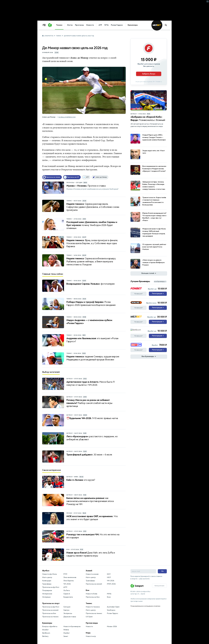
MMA (109, 594)
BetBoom (46, 633)
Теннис (59, 25)
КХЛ (108, 574)
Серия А (66, 594)
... (162, 29)
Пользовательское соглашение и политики (145, 606)
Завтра (66, 610)
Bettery (45, 636)
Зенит (65, 636)
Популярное (47, 590)
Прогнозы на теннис (50, 617)
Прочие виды (92, 623)
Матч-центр (47, 577)
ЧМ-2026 (67, 584)
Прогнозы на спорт (51, 603)
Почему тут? (138, 294)
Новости (90, 25)
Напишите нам (159, 586)
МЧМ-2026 (111, 584)
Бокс (109, 597)
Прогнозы (79, 25)
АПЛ (65, 587)
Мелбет (66, 633)
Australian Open (113, 607)
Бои (87, 590)
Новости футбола (49, 574)
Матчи (70, 25)
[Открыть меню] (44, 25)
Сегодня (66, 607)
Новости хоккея (92, 574)
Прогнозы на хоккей (50, 610)
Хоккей (89, 570)
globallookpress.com (66, 117)
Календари (46, 581)
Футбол (45, 570)
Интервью (46, 597)
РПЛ (65, 574)
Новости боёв (91, 594)
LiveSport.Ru (48, 36)
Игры (88, 633)
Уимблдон (111, 610)
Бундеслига (68, 597)
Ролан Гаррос (117, 25)
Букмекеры (133, 25)
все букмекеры (160, 281)
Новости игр (91, 636)
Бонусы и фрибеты (49, 626)
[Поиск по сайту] (167, 25)
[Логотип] (50, 25)
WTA (106, 25)
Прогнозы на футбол (50, 587)
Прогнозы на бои (49, 613)
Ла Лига (66, 590)
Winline (66, 630)
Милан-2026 (112, 626)
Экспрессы (67, 613)
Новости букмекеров (71, 626)
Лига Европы (68, 581)
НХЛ (109, 577)
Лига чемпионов (69, 577)
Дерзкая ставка (69, 617)
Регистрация (158, 293)
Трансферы (46, 584)
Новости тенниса (93, 607)
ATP (100, 25)
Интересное (47, 594)
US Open (89, 617)
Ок (162, 571)
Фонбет (45, 630)
